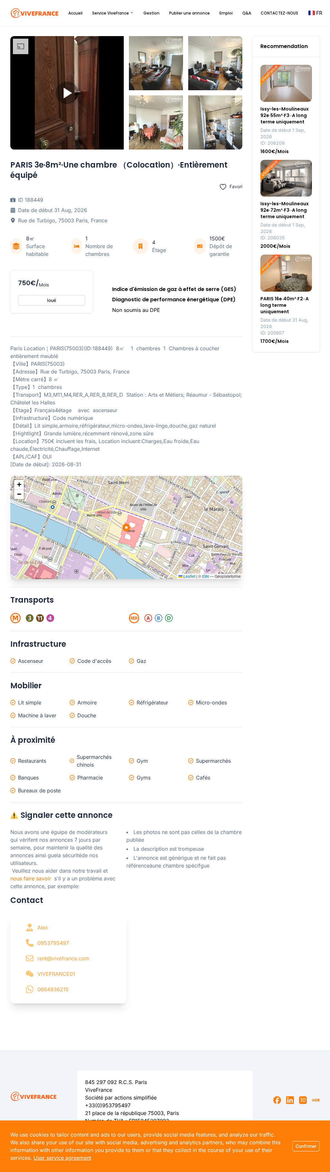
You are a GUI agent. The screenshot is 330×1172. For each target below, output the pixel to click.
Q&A (246, 13)
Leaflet (188, 576)
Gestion (151, 13)
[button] (315, 13)
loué (51, 300)
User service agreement (62, 1158)
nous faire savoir (30, 878)
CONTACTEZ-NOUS (279, 13)
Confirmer (306, 1146)
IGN (205, 576)
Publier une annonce (189, 13)
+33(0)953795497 (108, 1105)
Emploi (226, 13)
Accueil (75, 13)
